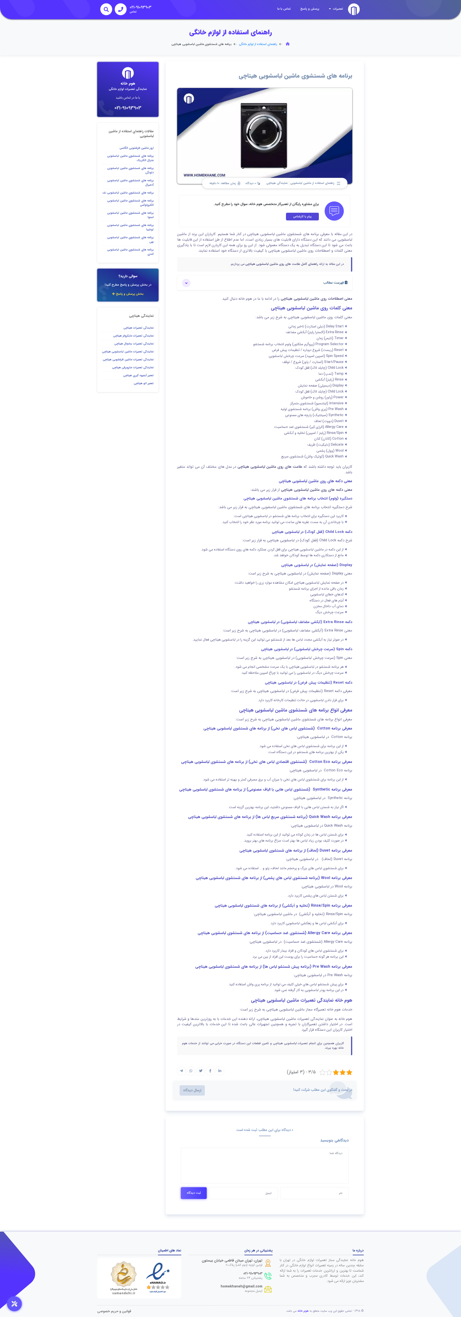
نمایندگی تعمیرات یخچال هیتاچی (134, 343)
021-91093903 (128, 108)
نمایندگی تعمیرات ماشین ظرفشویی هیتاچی (128, 359)
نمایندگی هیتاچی (277, 183)
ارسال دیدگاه (192, 1090)
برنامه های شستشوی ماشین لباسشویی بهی (130, 239)
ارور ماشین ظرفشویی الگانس (137, 148)
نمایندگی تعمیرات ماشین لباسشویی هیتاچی (128, 351)
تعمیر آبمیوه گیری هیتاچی (138, 375)
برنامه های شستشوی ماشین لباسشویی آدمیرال (130, 182)
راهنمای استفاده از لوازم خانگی (258, 44)
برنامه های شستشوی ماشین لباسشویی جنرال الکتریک (130, 158)
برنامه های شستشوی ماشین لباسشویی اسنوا (130, 215)
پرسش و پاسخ (309, 8)
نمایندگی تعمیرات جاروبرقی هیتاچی (133, 367)
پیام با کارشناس (302, 216)
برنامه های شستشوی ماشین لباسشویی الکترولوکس (130, 202)
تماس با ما (284, 8)
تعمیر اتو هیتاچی (144, 383)
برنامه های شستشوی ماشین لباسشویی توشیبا (130, 227)
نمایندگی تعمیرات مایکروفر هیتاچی (133, 335)
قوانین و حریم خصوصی (114, 1311)
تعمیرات (337, 8)
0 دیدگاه (251, 183)
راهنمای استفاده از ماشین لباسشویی (312, 183)
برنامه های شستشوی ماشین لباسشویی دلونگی (130, 170)
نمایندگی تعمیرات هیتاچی (138, 327)
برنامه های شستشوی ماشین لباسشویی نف (128, 192)
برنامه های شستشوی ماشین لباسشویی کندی (130, 251)
